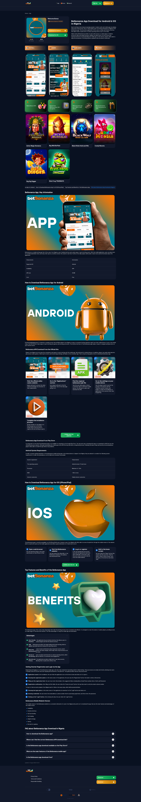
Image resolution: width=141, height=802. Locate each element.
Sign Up (95, 3)
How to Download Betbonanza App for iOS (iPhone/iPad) (50, 187)
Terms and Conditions (36, 779)
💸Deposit (69, 3)
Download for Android (55, 30)
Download (107, 3)
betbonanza (33, 342)
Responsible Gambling (36, 781)
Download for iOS (53, 35)
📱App (57, 3)
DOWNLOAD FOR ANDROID (69, 435)
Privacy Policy (34, 776)
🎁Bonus (63, 3)
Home (26, 13)
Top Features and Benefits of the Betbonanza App (77, 187)
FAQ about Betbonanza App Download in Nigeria (103, 187)
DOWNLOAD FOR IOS (69, 565)
